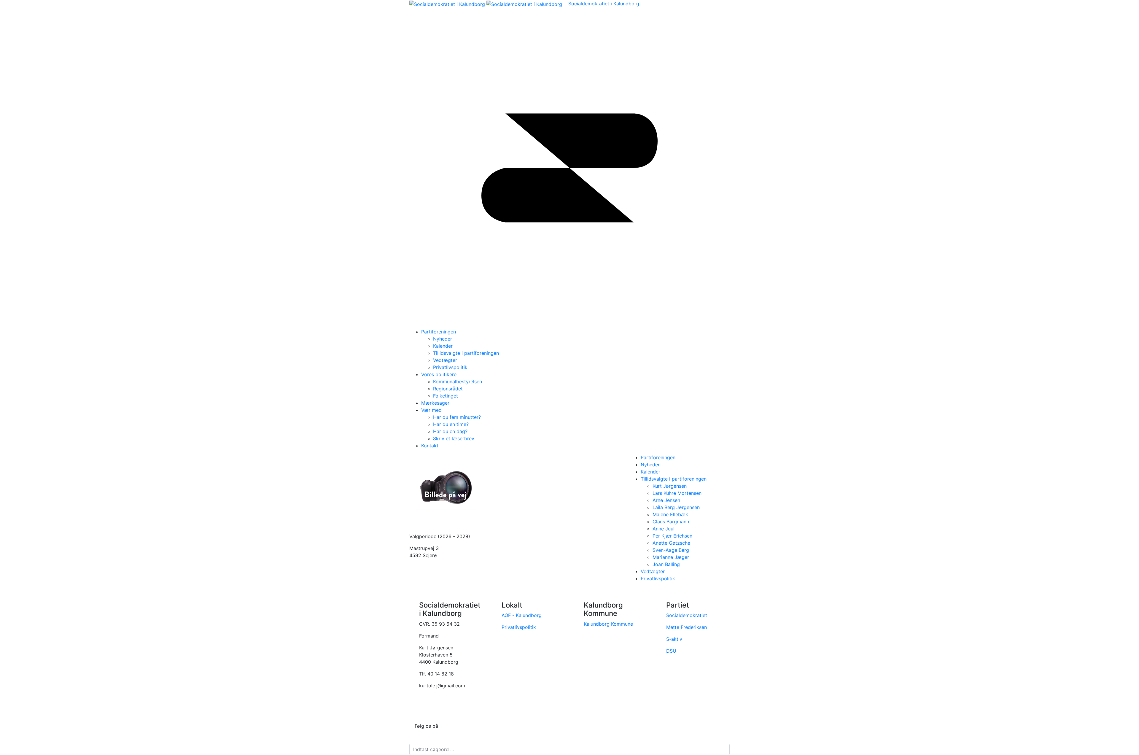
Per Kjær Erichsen (672, 536)
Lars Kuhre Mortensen (677, 493)
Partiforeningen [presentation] (658, 457)
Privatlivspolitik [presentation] (658, 578)
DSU (671, 651)
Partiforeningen (438, 332)
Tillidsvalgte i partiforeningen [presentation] (674, 479)
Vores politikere (438, 374)
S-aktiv (674, 639)
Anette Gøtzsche (671, 543)
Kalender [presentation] (650, 472)
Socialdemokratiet (686, 615)
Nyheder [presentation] (650, 465)
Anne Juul (664, 529)
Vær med (431, 410)
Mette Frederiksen (686, 627)
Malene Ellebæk (670, 514)
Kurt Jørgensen (670, 486)
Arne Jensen (666, 500)
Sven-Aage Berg (671, 550)
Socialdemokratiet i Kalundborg (603, 4)
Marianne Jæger (671, 557)
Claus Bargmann (671, 521)
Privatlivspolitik (519, 627)
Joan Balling (666, 564)
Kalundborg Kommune (609, 624)
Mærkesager (435, 403)
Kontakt (429, 446)
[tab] (685, 457)
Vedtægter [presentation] (653, 571)
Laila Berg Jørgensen (676, 507)
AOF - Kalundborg (522, 615)
